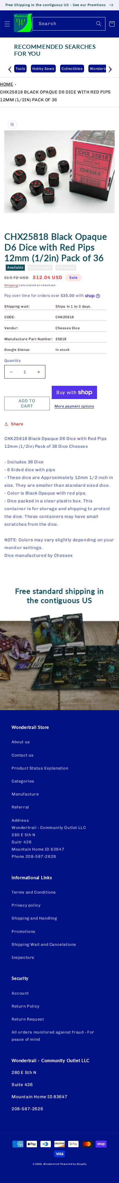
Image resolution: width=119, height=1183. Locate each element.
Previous (10, 68)
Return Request (28, 1019)
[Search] (98, 23)
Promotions (24, 931)
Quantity (12, 360)
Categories (23, 781)
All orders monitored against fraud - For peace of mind (53, 1036)
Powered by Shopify (73, 1164)
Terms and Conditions (34, 892)
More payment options (74, 406)
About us (21, 742)
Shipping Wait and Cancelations (44, 944)
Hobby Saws (43, 69)
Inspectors (23, 957)
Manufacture (25, 794)
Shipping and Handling (34, 918)
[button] (7, 24)
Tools (20, 69)
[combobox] (69, 23)
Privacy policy (26, 905)
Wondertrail (51, 1164)
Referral (20, 807)
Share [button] (17, 424)
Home (6, 84)
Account (20, 993)
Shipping (11, 285)
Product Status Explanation (40, 768)
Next (110, 68)
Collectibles (72, 69)
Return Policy (26, 1006)
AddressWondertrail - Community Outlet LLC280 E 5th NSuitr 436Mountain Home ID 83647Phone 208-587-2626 (49, 838)
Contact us (23, 755)
